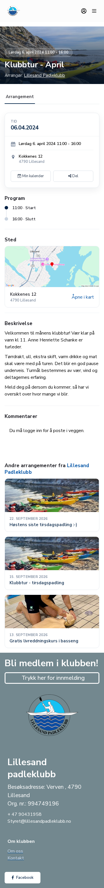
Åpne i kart (83, 297)
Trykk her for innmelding (53, 678)
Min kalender (32, 176)
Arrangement (20, 97)
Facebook (25, 877)
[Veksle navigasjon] (94, 11)
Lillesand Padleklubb (44, 75)
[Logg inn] (84, 11)
